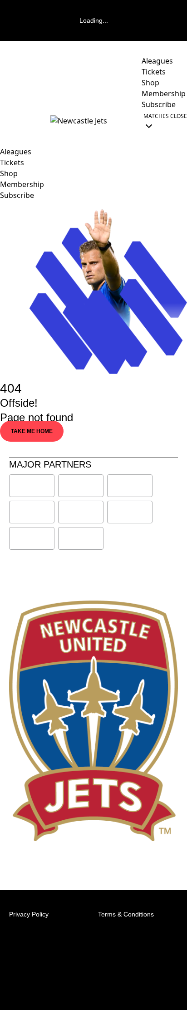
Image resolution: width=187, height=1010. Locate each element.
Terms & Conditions (126, 914)
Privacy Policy (29, 914)
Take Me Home (32, 431)
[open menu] (7, 120)
